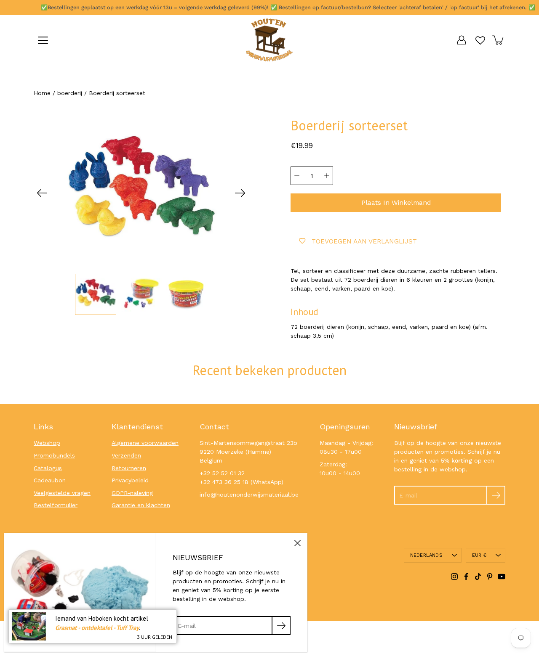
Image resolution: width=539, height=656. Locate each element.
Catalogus (48, 468)
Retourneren (129, 468)
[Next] (240, 193)
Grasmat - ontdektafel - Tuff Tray (97, 628)
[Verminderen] (297, 176)
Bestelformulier (55, 505)
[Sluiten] (297, 543)
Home (42, 93)
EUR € (479, 555)
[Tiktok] (478, 576)
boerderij (69, 93)
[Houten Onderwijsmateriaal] (269, 40)
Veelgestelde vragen (62, 492)
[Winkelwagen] (498, 40)
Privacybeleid (130, 480)
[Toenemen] (326, 176)
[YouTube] (501, 576)
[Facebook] (466, 576)
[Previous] (42, 193)
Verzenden (126, 455)
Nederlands (426, 555)
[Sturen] (495, 495)
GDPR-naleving (132, 492)
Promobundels (54, 455)
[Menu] (43, 40)
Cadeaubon (50, 480)
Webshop (47, 442)
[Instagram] (454, 576)
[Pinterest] (490, 576)
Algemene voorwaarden (145, 442)
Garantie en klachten (141, 505)
